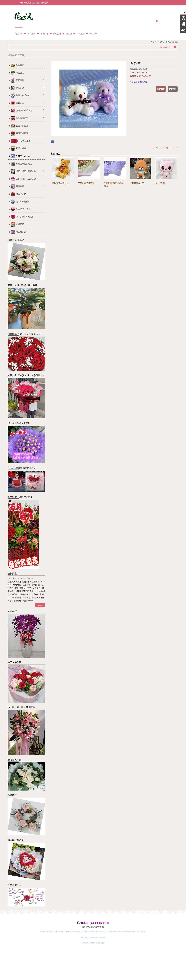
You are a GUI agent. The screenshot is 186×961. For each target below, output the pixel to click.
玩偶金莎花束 (22, 118)
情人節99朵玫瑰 (23, 209)
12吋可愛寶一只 (137, 183)
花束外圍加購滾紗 (86, 183)
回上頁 (165, 147)
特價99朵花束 (22, 133)
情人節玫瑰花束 (23, 201)
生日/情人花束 (22, 95)
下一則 (175, 147)
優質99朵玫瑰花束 (24, 110)
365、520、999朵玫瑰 (26, 178)
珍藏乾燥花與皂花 (24, 163)
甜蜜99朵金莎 (22, 125)
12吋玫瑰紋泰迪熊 (60, 183)
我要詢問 (173, 89)
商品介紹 (161, 42)
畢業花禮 (20, 186)
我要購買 (161, 89)
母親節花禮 (21, 231)
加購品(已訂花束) (172, 42)
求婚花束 (20, 103)
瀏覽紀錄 (44, 2)
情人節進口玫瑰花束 (25, 216)
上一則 (155, 147)
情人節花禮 (21, 194)
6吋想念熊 (160, 183)
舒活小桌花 (21, 148)
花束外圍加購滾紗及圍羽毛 (114, 185)
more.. (40, 605)
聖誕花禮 (20, 224)
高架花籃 (20, 87)
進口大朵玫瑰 (24, 140)
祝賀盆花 (20, 65)
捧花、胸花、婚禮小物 (26, 171)
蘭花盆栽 (20, 80)
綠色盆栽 (20, 72)
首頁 (154, 42)
